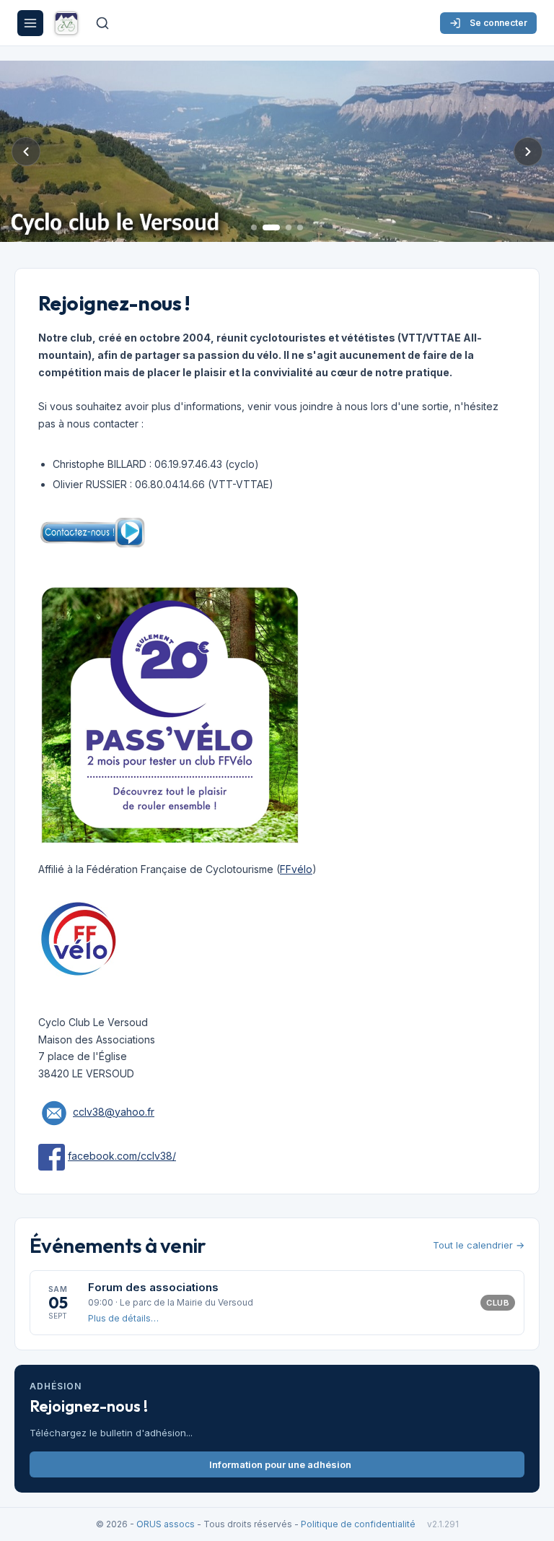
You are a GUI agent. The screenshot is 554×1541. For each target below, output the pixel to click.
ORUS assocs (165, 1524)
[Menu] (30, 23)
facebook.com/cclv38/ (122, 1156)
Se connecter (498, 22)
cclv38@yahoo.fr (113, 1112)
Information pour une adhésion (280, 1464)
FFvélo (296, 869)
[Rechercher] (102, 23)
